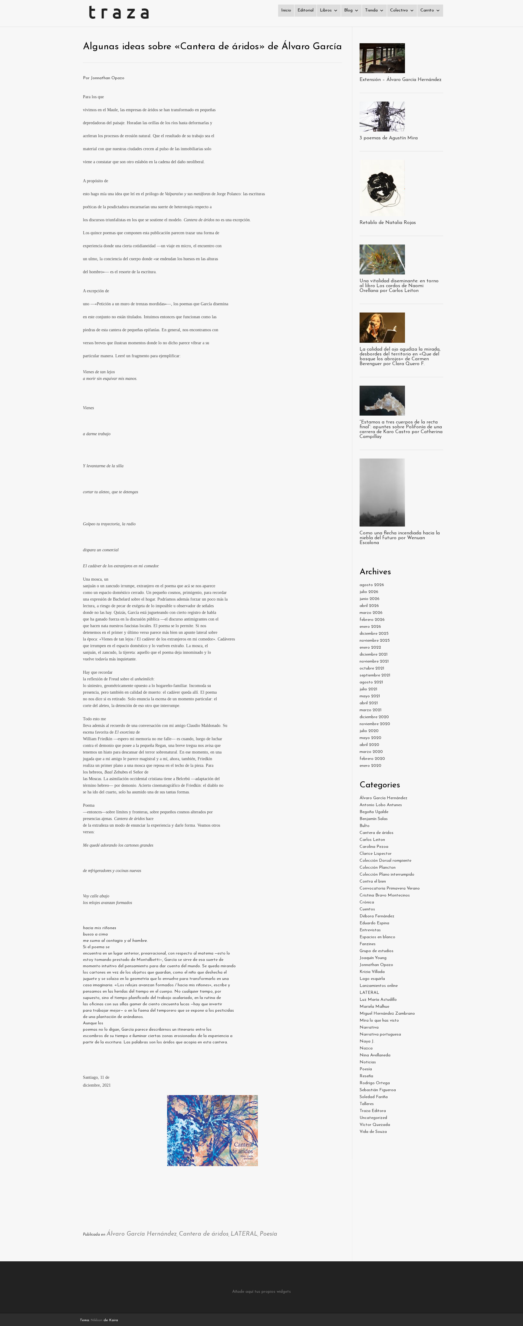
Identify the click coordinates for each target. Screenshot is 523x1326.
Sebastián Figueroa (378, 1090)
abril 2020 (369, 745)
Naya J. (367, 1041)
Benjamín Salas (374, 819)
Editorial (306, 10)
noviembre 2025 (375, 640)
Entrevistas (370, 930)
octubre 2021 (372, 668)
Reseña (366, 1076)
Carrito (427, 10)
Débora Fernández (377, 916)
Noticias (368, 1062)
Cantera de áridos (204, 1234)
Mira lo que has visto (379, 1020)
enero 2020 (370, 766)
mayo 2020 (370, 738)
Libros (326, 10)
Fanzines (368, 944)
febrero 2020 (372, 759)
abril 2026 (369, 606)
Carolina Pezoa (374, 847)
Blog (348, 10)
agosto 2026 (372, 585)
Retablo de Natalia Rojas (388, 222)
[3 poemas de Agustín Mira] (382, 128)
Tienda (371, 10)
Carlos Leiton (372, 840)
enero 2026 (370, 626)
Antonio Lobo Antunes (381, 805)
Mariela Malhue (374, 1006)
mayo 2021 (370, 696)
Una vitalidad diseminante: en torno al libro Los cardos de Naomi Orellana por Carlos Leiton (399, 286)
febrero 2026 (372, 620)
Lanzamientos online (379, 986)
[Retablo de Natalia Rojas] (382, 213)
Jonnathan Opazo (376, 965)
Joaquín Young (373, 958)
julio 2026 (369, 592)
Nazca (366, 1048)
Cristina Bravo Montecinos (385, 895)
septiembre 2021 (375, 675)
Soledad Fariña (374, 1097)
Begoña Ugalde (374, 812)
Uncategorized (373, 1118)
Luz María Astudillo (378, 999)
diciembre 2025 (374, 633)
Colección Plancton (378, 867)
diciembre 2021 (374, 654)
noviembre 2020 (375, 724)
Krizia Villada (372, 972)
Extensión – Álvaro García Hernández (401, 79)
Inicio (286, 10)
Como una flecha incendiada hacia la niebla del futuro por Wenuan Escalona (400, 538)
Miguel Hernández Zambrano (387, 1013)
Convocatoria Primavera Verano (390, 888)
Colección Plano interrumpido (387, 874)
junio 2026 (370, 599)
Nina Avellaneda (375, 1055)
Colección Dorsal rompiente (385, 860)
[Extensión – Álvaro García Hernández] (382, 70)
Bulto (365, 826)
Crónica (367, 902)
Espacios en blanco (377, 937)
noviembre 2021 (374, 661)
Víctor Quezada (375, 1125)
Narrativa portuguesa (380, 1034)
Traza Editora (373, 1111)
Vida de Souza (373, 1132)
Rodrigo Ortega (375, 1083)
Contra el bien (373, 881)
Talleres (367, 1104)
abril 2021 (369, 703)
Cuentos (367, 909)
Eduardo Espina (374, 923)
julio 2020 (369, 731)
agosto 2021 (371, 682)
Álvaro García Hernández (142, 1234)
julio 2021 (368, 689)
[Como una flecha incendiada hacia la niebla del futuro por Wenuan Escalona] (382, 523)
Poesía (268, 1234)
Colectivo (399, 10)
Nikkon (96, 1320)
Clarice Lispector (376, 853)
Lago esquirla (372, 979)
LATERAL (244, 1234)
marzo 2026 (371, 613)
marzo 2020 (371, 752)
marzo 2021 (371, 710)
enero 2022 (370, 647)
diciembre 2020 (374, 717)
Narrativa (369, 1027)
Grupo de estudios (376, 951)
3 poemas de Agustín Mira (389, 138)
